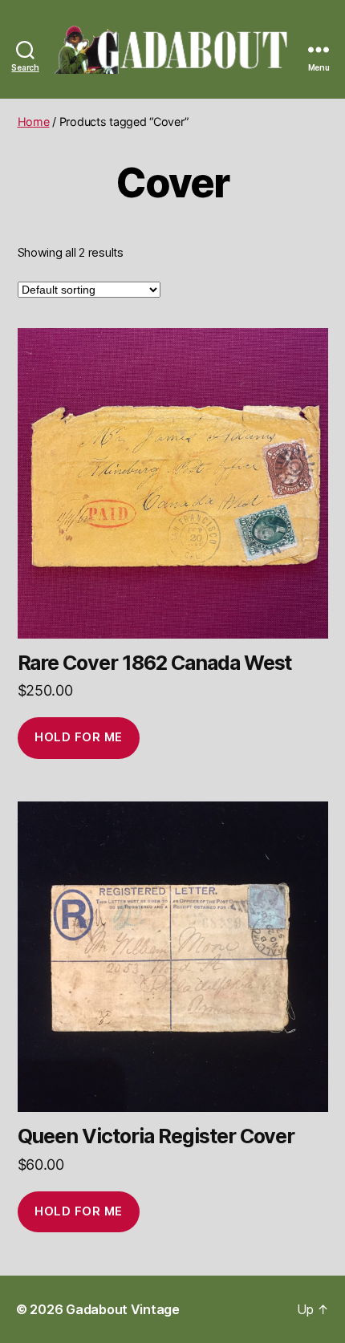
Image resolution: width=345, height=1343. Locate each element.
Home (34, 121)
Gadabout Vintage (123, 1309)
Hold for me (78, 737)
